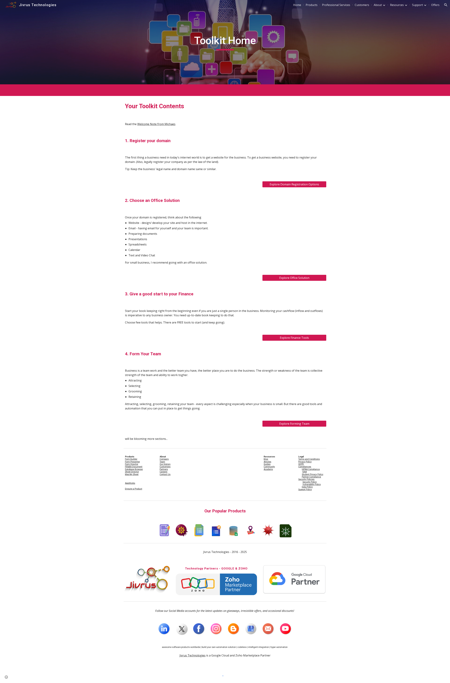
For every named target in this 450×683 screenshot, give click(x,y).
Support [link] (417, 5)
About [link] (378, 5)
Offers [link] (435, 5)
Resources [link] (397, 5)
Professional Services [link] (336, 5)
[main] (225, 42)
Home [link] (297, 5)
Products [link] (311, 5)
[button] (446, 5)
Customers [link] (362, 5)
